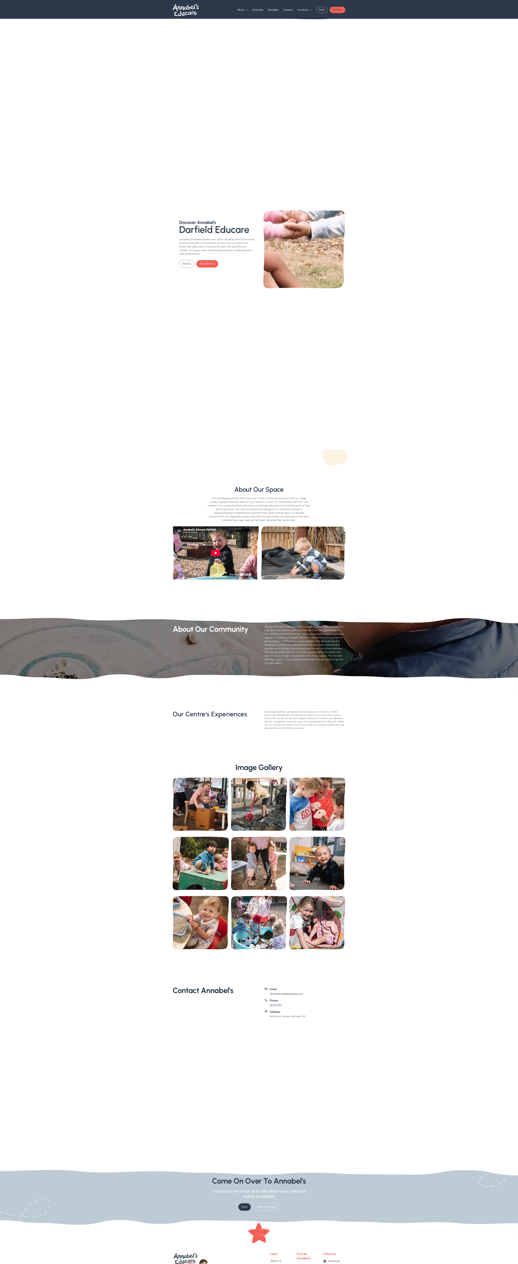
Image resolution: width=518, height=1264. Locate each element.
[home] (186, 10)
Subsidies (273, 9)
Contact (338, 9)
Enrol (322, 9)
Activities (257, 9)
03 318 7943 (276, 1005)
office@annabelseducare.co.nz (286, 993)
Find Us (187, 263)
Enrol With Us (207, 263)
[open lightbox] (201, 804)
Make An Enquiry (266, 1206)
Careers (288, 9)
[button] (242, 10)
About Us (275, 1260)
